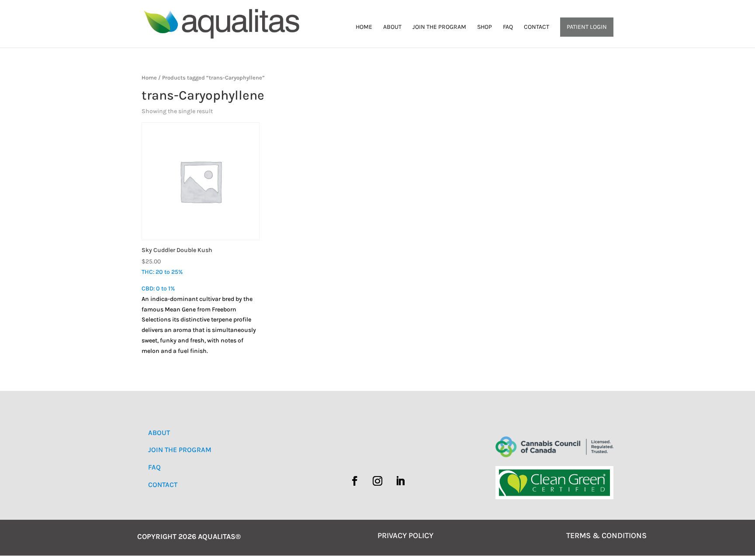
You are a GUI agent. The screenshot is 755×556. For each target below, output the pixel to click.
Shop (484, 27)
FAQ (508, 27)
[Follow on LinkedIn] (400, 480)
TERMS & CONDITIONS (606, 535)
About (392, 27)
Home (364, 27)
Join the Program (439, 27)
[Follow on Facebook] (354, 480)
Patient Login (587, 27)
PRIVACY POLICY (405, 535)
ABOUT (159, 432)
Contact (536, 27)
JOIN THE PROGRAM (179, 449)
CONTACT (162, 484)
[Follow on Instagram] (377, 480)
